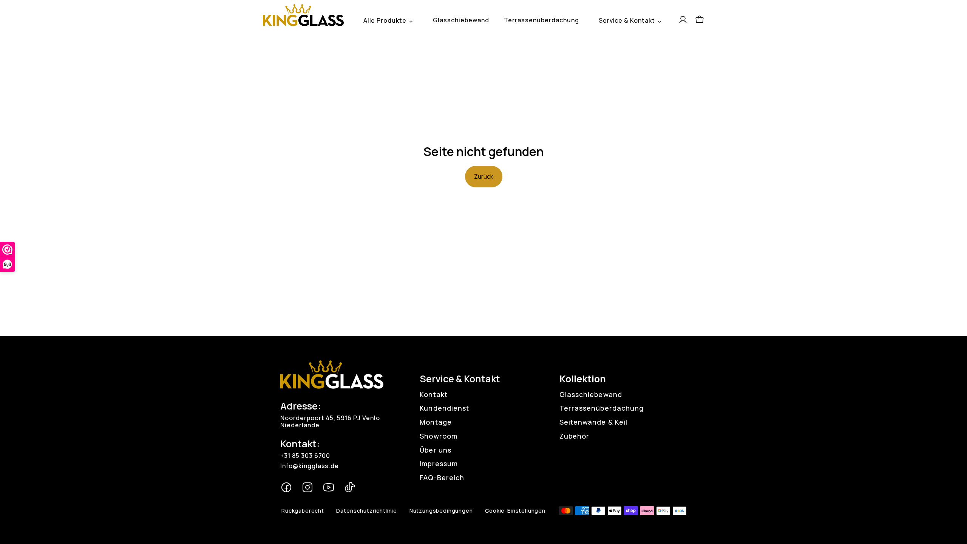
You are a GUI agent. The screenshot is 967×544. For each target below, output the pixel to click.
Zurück (483, 176)
